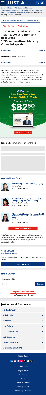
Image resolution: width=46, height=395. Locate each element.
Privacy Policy (23, 387)
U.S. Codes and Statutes (23, 8)
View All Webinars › (23, 228)
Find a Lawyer (8, 273)
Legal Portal (23, 371)
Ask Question (23, 264)
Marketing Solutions (12, 347)
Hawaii (9, 72)
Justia (3, 8)
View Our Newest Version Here (15, 26)
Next (41, 50)
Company (23, 375)
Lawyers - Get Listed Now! (23, 291)
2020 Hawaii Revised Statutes (30, 10)
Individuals (8, 315)
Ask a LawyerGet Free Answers (9, 252)
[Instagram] (21, 361)
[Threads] (24, 361)
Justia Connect (23, 367)
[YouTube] (15, 361)
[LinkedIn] (11, 361)
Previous (7, 50)
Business (7, 320)
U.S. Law (10, 8)
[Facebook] (18, 361)
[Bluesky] (28, 361)
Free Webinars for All (11, 178)
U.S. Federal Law (10, 331)
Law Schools (8, 326)
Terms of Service (23, 383)
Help (23, 379)
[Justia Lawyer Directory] (34, 361)
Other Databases (11, 342)
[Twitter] (31, 361)
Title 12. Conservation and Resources (14, 12)
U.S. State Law (9, 337)
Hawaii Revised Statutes (9, 10)
